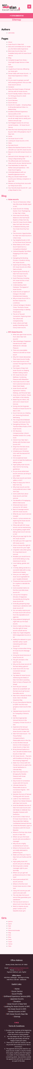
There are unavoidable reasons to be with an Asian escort (21, 352)
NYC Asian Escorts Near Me (17, 1014)
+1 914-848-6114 (16, 15)
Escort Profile (12, 98)
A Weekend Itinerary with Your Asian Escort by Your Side (21, 229)
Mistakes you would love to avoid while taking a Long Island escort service (21, 559)
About (10, 42)
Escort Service (12, 103)
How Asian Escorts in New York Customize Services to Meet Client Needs (21, 384)
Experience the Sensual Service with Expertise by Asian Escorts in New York (21, 729)
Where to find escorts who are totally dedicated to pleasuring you (21, 850)
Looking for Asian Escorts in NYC (18, 141)
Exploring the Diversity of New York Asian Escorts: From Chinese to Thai (21, 273)
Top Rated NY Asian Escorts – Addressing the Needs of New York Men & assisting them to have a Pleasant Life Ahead (22, 679)
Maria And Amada (14, 930)
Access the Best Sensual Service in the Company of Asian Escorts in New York (21, 745)
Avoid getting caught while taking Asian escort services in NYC (21, 532)
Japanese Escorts (17, 999)
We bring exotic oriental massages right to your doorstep (20, 868)
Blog (9, 58)
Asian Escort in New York (16, 44)
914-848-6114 (19, 970)
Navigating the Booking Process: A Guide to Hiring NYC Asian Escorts (21, 260)
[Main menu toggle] (29, 7)
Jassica (10, 921)
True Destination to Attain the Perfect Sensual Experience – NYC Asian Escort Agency (18, 167)
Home (10, 136)
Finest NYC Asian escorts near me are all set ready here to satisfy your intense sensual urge (19, 118)
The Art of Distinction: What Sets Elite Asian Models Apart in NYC (22, 204)
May (9, 933)
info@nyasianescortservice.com (18, 968)
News (10, 143)
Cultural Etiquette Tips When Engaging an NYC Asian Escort (22, 253)
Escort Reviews (13, 100)
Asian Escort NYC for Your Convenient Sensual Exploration (21, 671)
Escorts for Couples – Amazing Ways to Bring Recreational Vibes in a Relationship (19, 107)
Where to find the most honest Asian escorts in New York (22, 886)
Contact (10, 67)
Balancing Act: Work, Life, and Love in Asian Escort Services (21, 402)
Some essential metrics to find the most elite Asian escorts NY (21, 590)
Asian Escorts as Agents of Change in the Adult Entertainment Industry (21, 294)
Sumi (9, 939)
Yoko (9, 946)
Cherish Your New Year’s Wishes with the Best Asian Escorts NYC (21, 442)
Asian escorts (13, 199)
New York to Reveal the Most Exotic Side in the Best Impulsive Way (22, 698)
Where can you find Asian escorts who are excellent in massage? (22, 839)
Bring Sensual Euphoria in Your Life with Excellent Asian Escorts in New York (22, 751)
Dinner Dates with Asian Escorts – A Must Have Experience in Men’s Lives (19, 75)
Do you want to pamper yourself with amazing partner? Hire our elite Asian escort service (19, 82)
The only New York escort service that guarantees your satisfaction (22, 897)
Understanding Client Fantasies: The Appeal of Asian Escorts (20, 287)
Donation (11, 87)
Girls (4, 918)
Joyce (10, 924)
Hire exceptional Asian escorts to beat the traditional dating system (22, 460)
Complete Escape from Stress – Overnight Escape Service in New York (18, 62)
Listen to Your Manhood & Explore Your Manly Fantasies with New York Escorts (22, 801)
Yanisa (10, 944)
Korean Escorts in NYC (17, 1011)
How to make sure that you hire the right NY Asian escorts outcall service (21, 628)
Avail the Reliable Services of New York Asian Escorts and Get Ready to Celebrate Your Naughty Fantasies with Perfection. (22, 809)
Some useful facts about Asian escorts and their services (20, 496)
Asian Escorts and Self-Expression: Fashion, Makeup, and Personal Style (22, 390)
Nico (9, 935)
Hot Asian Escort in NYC (15, 138)
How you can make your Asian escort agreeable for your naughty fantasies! (21, 576)
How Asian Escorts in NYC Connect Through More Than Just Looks (22, 363)
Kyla (9, 926)
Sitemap (17, 1016)
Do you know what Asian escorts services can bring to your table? (22, 473)
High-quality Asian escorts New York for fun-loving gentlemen (21, 467)
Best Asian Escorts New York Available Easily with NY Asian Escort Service (19, 53)
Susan (10, 941)
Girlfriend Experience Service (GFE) (17, 996)
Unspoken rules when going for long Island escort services (22, 552)
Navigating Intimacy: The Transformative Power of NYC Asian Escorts (22, 426)
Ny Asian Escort (13, 145)
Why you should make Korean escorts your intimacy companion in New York (19, 179)
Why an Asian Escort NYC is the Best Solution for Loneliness (21, 300)
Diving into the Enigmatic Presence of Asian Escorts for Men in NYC (22, 408)
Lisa (9, 928)
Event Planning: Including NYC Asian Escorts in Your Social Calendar (21, 280)
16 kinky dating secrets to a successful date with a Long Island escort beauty (21, 570)
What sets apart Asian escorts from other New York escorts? (22, 337)
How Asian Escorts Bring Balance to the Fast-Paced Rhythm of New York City (21, 217)
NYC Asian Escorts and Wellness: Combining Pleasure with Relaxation (21, 377)
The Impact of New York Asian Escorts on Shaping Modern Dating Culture (21, 370)
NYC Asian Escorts (15, 332)
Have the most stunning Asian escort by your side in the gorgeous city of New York (19, 132)
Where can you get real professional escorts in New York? (21, 875)
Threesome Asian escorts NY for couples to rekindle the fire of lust (22, 583)
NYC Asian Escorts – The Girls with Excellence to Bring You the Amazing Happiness (22, 758)
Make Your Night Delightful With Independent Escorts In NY (22, 635)
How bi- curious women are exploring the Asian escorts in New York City (22, 520)
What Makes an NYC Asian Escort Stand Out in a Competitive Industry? (21, 247)
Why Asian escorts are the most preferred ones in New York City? (22, 489)
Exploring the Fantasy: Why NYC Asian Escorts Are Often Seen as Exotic (22, 267)
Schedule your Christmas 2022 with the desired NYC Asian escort (21, 453)
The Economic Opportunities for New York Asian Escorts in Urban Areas (22, 235)
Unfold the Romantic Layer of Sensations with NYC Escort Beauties (22, 828)
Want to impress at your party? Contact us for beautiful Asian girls (20, 908)
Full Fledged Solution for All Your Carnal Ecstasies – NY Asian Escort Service (19, 125)
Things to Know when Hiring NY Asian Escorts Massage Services (22, 650)
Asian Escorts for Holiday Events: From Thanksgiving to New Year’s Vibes (21, 211)
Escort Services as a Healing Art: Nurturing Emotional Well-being (21, 415)
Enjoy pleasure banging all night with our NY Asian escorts (21, 621)
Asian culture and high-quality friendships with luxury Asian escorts (20, 325)
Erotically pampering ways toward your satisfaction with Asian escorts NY (22, 606)
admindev (11, 33)
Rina (9, 937)
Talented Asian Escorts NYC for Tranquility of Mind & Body (21, 713)
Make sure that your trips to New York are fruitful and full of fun (22, 857)
